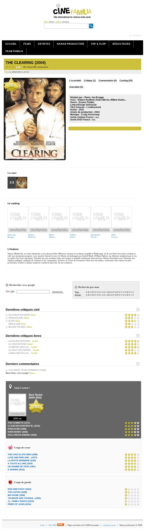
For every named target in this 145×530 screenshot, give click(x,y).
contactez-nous (109, 525)
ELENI (11, 321)
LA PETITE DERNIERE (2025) (22, 460)
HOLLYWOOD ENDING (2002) (22, 435)
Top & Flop (98, 44)
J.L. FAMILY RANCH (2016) (21, 501)
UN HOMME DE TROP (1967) (22, 466)
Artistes (44, 44)
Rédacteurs (121, 44)
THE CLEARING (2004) (26, 62)
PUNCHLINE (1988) (17, 429)
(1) (90, 80)
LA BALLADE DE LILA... (19, 353)
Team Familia (14, 51)
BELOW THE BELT (17, 327)
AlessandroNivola (95, 236)
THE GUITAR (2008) (17, 492)
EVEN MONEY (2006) (18, 432)
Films (27, 44)
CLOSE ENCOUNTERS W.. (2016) (24, 426)
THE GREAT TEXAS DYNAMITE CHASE (27, 370)
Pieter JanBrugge (12, 236)
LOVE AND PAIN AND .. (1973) (22, 457)
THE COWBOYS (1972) (19, 423)
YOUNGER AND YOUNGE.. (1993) (24, 498)
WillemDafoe (73, 236)
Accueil (11, 44)
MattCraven (114, 236)
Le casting (14, 203)
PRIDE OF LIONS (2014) (19, 504)
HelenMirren (52, 236)
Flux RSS (53, 525)
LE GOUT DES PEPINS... (20, 350)
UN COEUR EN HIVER (19, 315)
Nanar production (70, 44)
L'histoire (13, 249)
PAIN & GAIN (14, 324)
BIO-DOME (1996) (16, 495)
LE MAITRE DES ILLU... (19, 347)
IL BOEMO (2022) (16, 469)
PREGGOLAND (15, 318)
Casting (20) (126, 80)
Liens (42, 525)
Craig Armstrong (90, 114)
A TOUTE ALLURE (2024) (20, 463)
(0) (108, 80)
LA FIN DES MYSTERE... (20, 341)
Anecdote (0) (76, 87)
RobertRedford (31, 236)
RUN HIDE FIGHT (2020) (19, 489)
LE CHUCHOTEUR (17, 344)
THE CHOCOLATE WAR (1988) (23, 454)
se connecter (135, 35)
